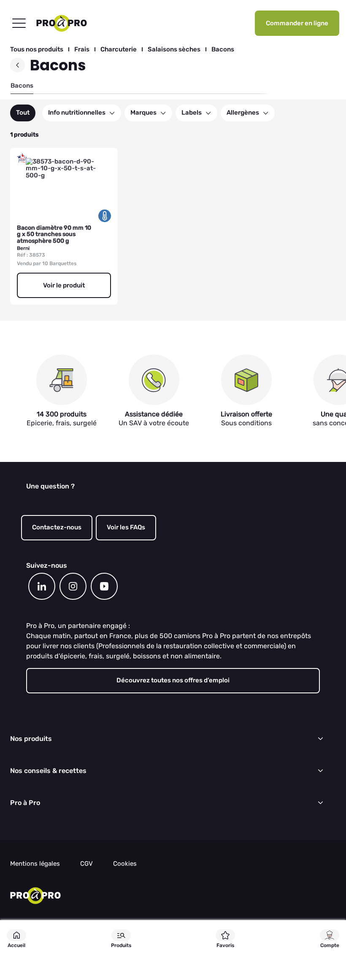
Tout (23, 112)
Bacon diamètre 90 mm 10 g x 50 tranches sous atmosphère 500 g (54, 234)
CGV (86, 863)
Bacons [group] (22, 85)
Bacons (222, 49)
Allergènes (243, 112)
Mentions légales (35, 863)
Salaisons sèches (174, 49)
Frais (81, 49)
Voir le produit (64, 285)
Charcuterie (118, 49)
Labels (191, 112)
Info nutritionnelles (76, 112)
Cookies (125, 863)
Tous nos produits (36, 49)
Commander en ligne (297, 23)
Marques (143, 112)
